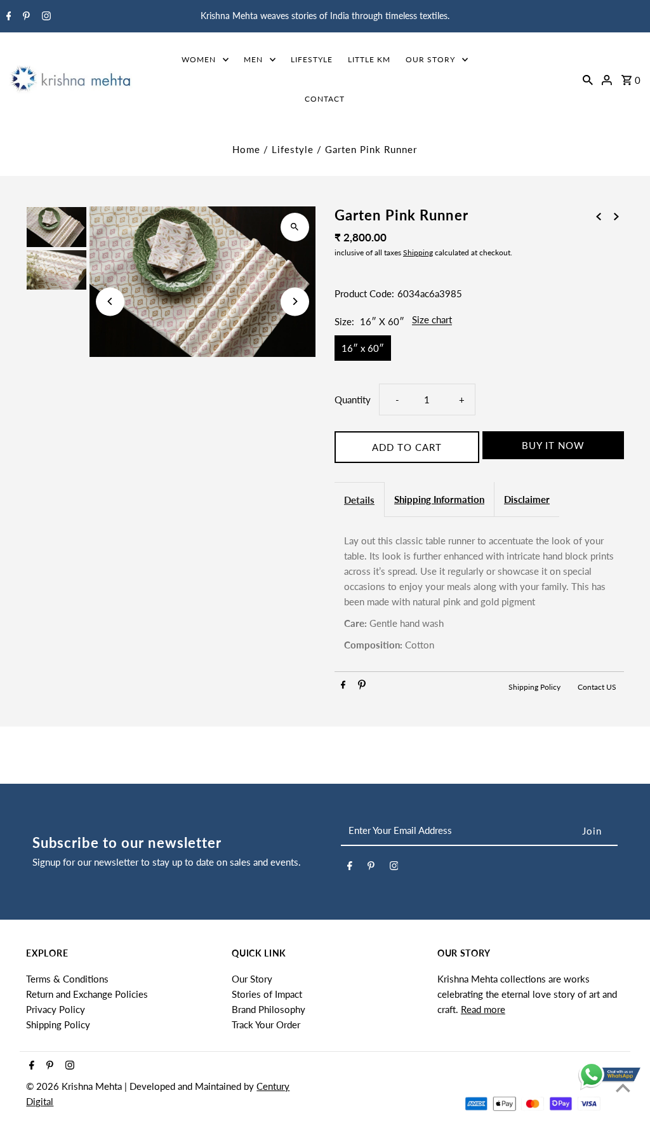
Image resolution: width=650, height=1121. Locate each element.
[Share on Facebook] (343, 686)
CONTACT (325, 99)
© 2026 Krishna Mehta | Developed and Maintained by (141, 1086)
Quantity (353, 399)
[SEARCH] (588, 79)
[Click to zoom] (295, 227)
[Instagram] (45, 16)
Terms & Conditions (67, 978)
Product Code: (364, 293)
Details (359, 500)
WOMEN (199, 59)
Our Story (252, 978)
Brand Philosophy (268, 1009)
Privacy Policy (55, 1009)
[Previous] (110, 301)
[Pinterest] (25, 16)
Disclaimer (527, 499)
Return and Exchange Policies (87, 994)
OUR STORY (430, 59)
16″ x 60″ (363, 348)
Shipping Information (439, 499)
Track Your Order (266, 1024)
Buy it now (553, 445)
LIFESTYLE (312, 59)
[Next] (295, 301)
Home (246, 149)
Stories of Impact (267, 994)
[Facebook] (7, 16)
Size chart (432, 320)
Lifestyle (293, 149)
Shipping (418, 252)
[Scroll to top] (623, 1087)
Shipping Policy (535, 687)
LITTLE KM (369, 59)
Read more (483, 1009)
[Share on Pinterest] (362, 686)
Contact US (597, 687)
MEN (253, 59)
